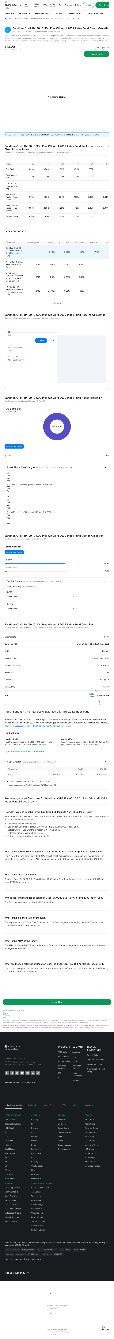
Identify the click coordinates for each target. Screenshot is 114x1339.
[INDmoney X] (17, 1072)
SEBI (21, 1259)
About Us (76, 1052)
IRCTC (7, 1157)
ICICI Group (89, 1157)
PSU (33, 1157)
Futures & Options (62, 1067)
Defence (34, 1141)
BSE (33, 1259)
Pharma (34, 1128)
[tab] (13, 1106)
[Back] (6, 18)
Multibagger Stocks (13, 1213)
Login (88, 5)
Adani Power (10, 1153)
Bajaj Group (90, 1132)
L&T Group (89, 1149)
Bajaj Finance (10, 1149)
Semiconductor (64, 1132)
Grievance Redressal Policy (96, 1070)
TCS (6, 1136)
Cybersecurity (64, 1149)
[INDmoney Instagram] (27, 1072)
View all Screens (12, 1217)
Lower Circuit (37, 1217)
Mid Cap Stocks (11, 1192)
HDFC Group (90, 1141)
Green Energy (64, 1128)
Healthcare (36, 1178)
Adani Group (90, 1124)
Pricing (78, 5)
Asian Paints (10, 1178)
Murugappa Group (92, 1166)
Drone (60, 1141)
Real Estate (36, 1153)
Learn (74, 1061)
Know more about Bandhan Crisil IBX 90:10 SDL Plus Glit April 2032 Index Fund (38, 726)
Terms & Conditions (95, 1059)
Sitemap (75, 1080)
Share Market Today (40, 1188)
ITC (6, 1162)
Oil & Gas (35, 1174)
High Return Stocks (13, 1209)
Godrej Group (90, 1153)
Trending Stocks (38, 1221)
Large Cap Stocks (12, 1188)
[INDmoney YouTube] (22, 1072)
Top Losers (36, 1196)
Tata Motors (10, 1119)
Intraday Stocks (38, 1230)
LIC (6, 1166)
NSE (27, 1259)
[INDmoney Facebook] (6, 1072)
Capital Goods (37, 1166)
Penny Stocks (10, 1200)
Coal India (9, 1174)
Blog (74, 1056)
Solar (60, 1136)
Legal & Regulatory (95, 1064)
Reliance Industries (13, 1124)
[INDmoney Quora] (37, 1072)
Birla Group (89, 1136)
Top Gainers (36, 1192)
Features (68, 5)
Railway (34, 1162)
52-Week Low (37, 1209)
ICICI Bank (9, 1141)
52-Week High (37, 1204)
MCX (39, 1259)
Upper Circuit (37, 1213)
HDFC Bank (9, 1128)
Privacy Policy (93, 1055)
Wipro (7, 1170)
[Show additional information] (108, 146)
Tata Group (89, 1119)
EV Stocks (62, 1124)
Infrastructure (37, 1149)
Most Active (36, 1200)
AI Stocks (62, 1119)
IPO (60, 5)
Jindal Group (90, 1162)
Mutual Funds (53, 5)
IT (32, 1124)
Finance (34, 1170)
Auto (33, 1132)
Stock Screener (11, 1221)
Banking (34, 1119)
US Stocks (27, 5)
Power (34, 1145)
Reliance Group (91, 1128)
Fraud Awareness (77, 1074)
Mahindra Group (92, 1145)
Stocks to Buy (37, 1225)
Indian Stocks (36, 5)
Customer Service (76, 1067)
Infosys (8, 1145)
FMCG (34, 1136)
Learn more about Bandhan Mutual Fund (24, 751)
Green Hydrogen (65, 1145)
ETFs (44, 5)
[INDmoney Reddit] (32, 1072)
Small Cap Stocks (12, 1196)
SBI (6, 1132)
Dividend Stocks (12, 1204)
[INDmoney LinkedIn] (12, 1072)
